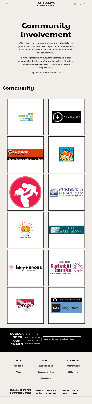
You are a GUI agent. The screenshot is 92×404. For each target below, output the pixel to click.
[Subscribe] (79, 339)
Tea (18, 372)
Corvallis (73, 366)
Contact (46, 378)
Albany (73, 372)
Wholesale (46, 366)
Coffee (18, 366)
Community (46, 372)
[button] (6, 4)
